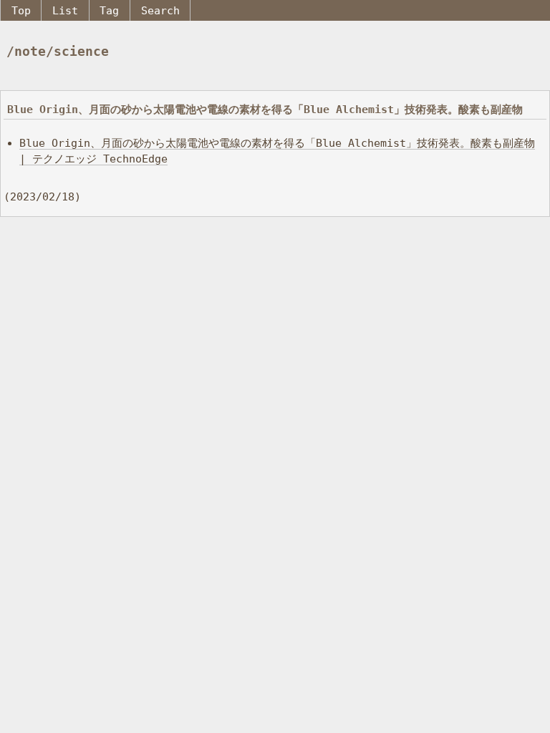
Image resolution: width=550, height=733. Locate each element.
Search (160, 10)
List (65, 10)
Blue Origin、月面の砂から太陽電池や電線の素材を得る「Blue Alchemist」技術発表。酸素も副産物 (265, 109)
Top (21, 10)
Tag (109, 10)
